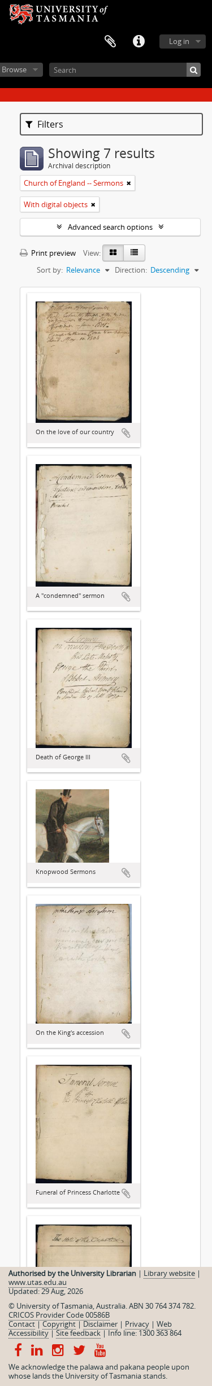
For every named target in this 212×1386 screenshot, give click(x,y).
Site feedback (78, 1333)
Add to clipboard (126, 433)
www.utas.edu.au (37, 1282)
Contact (21, 1324)
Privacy (137, 1324)
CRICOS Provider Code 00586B (59, 1315)
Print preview (52, 253)
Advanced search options (110, 227)
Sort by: (50, 270)
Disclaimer (100, 1324)
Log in (179, 41)
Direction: (131, 270)
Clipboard (110, 42)
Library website (169, 1273)
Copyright (59, 1324)
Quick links (138, 42)
